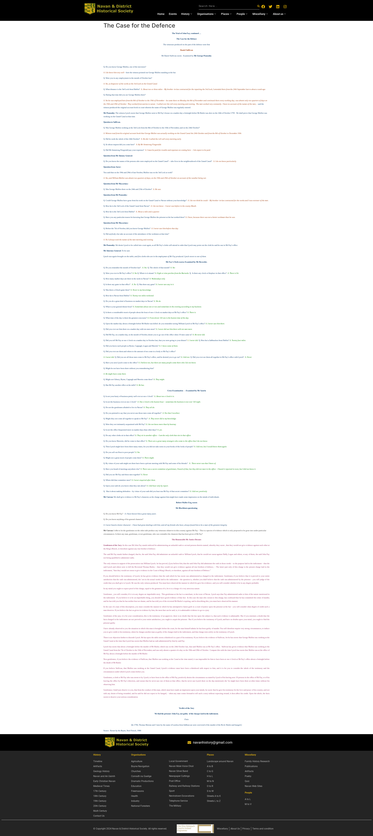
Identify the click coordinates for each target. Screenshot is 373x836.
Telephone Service (178, 800)
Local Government (178, 761)
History (185, 13)
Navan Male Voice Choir (181, 766)
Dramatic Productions (142, 781)
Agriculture (136, 761)
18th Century (99, 796)
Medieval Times (101, 786)
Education (136, 786)
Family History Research (257, 761)
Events (173, 13)
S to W (210, 791)
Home (160, 13)
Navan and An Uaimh (104, 776)
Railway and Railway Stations (184, 786)
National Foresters (140, 806)
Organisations (205, 13)
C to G (210, 771)
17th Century (99, 791)
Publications (251, 766)
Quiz (247, 781)
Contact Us (98, 815)
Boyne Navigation (140, 766)
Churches (136, 771)
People (241, 13)
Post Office (174, 781)
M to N (210, 781)
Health (134, 796)
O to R (210, 786)
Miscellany (259, 13)
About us (278, 13)
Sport (172, 791)
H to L (210, 776)
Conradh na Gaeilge (141, 776)
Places (225, 13)
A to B (210, 766)
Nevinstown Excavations (181, 795)
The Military (175, 805)
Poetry (248, 776)
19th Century (99, 801)
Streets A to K (214, 796)
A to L (248, 799)
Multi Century (100, 810)
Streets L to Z (214, 801)
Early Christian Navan (104, 781)
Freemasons (137, 791)
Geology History (101, 771)
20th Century (99, 806)
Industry (135, 801)
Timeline (97, 761)
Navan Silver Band (178, 771)
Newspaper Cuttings (179, 776)
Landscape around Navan (220, 761)
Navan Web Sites (253, 786)
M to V (248, 804)
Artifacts (97, 766)
